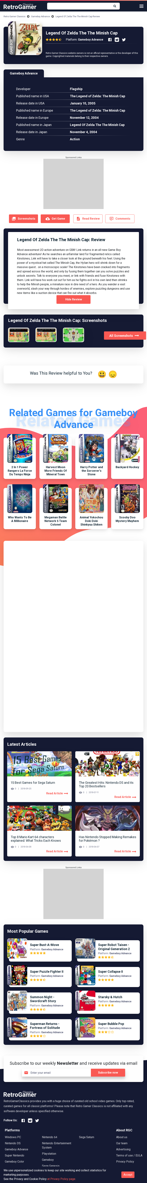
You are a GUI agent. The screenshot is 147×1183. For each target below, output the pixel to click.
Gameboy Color (14, 1161)
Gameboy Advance (40, 16)
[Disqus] (73, 589)
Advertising (123, 1149)
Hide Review (73, 299)
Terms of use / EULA (129, 1155)
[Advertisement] (73, 184)
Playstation (49, 1153)
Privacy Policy (125, 1161)
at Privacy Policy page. (61, 1179)
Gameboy (48, 1159)
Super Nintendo (14, 1155)
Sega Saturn (86, 1137)
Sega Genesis (51, 1166)
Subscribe (108, 1072)
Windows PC (13, 1137)
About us (121, 1137)
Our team (121, 1143)
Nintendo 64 (49, 1137)
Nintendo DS (13, 1143)
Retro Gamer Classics (14, 16)
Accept (128, 1174)
